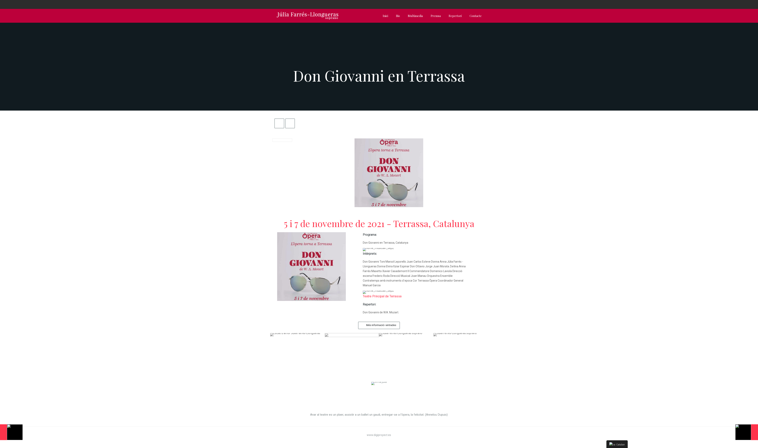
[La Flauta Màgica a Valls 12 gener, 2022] (746, 432)
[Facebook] (473, 4)
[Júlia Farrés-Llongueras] (307, 16)
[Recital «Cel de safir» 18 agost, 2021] (11, 432)
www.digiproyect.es (379, 435)
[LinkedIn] (483, 4)
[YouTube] (478, 4)
